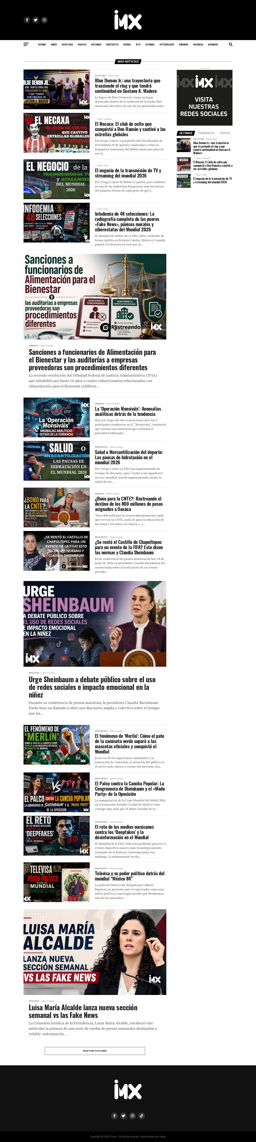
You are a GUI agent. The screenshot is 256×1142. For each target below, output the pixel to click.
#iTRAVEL (150, 44)
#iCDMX (42, 44)
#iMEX (54, 44)
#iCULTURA (67, 44)
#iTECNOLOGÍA (167, 44)
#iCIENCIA (198, 44)
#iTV (138, 44)
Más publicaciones (95, 1050)
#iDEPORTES (112, 44)
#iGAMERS (213, 44)
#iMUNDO (183, 44)
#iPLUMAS (96, 44)
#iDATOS (82, 44)
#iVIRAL (127, 44)
